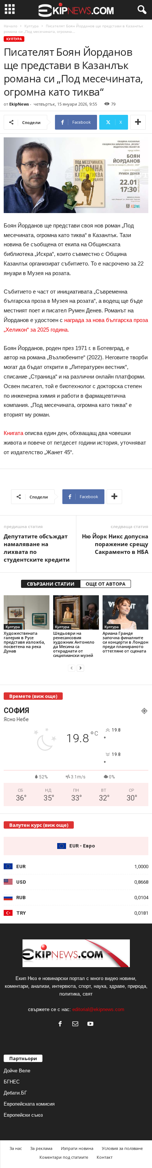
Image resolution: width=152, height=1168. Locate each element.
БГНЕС (12, 1082)
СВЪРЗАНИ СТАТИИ (51, 583)
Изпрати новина (77, 1148)
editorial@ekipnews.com (98, 1009)
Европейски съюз (23, 1115)
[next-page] (80, 668)
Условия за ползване (122, 1148)
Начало (10, 25)
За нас (16, 1148)
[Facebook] (61, 1024)
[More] (138, 122)
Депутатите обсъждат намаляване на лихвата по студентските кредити (37, 547)
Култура (31, 25)
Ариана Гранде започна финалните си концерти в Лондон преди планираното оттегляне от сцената (125, 642)
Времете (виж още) (33, 696)
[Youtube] (91, 1024)
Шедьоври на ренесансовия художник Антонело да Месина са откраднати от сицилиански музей (73, 644)
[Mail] (76, 1024)
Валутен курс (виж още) (38, 825)
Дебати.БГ (15, 1093)
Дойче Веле (17, 1070)
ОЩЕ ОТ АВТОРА (105, 583)
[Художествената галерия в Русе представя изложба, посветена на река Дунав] (26, 612)
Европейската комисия (29, 1104)
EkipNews (19, 104)
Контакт (105, 1157)
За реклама (41, 1148)
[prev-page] (71, 668)
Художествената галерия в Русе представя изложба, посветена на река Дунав (24, 642)
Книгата (13, 433)
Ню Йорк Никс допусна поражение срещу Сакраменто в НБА (115, 543)
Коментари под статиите (63, 1157)
